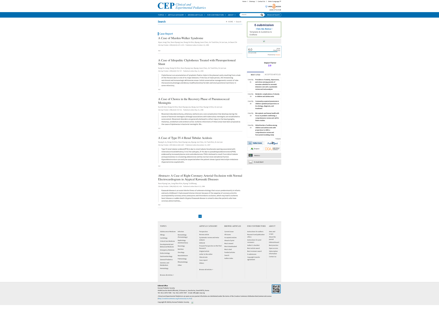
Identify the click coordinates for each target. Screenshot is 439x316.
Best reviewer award (254, 251)
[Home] (182, 2)
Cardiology (163, 238)
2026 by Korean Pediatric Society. (177, 302)
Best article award (253, 248)
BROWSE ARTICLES (195, 15)
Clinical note (203, 257)
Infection (181, 231)
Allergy (162, 235)
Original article (204, 251)
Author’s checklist (253, 245)
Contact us (272, 257)
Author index (228, 258)
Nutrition (181, 249)
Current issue (229, 231)
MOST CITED (255, 75)
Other (180, 265)
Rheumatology (183, 262)
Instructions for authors (255, 231)
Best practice (273, 245)
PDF (159, 51)
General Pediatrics (166, 259)
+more (278, 138)
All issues (227, 234)
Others (201, 263)
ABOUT (231, 15)
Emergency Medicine (167, 250)
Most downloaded (230, 246)
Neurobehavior (183, 255)
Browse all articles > (167, 275)
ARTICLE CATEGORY (176, 15)
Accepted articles (230, 237)
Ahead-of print (229, 240)
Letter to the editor (206, 254)
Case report (203, 260)
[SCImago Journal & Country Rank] (264, 41)
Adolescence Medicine (168, 231)
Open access (273, 248)
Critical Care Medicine (167, 241)
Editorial (202, 243)
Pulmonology (182, 259)
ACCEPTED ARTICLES (273, 74)
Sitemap (252, 1)
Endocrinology (165, 253)
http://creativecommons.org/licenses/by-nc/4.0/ (175, 298)
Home (244, 1)
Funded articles (229, 252)
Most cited (228, 249)
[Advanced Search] (273, 14)
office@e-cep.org (199, 293)
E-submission (251, 254)
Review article (204, 234)
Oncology (181, 252)
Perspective (203, 231)
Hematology (164, 268)
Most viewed (228, 243)
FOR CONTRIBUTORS (215, 15)
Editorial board (274, 242)
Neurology (181, 246)
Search (226, 255)
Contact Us (261, 1)
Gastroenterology (166, 256)
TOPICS (161, 15)
